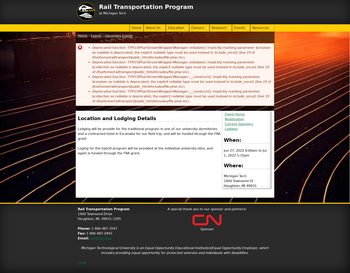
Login (82, 262)
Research (218, 28)
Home (136, 28)
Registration (234, 119)
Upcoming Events (119, 36)
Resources (259, 28)
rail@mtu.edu (101, 238)
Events (238, 28)
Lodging (231, 129)
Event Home (235, 114)
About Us (152, 28)
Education (175, 28)
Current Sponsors (239, 124)
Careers (196, 28)
